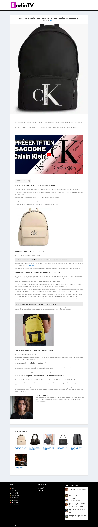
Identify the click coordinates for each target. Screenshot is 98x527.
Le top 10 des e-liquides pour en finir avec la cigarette (77, 499)
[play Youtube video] (49, 154)
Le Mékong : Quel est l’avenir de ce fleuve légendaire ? (78, 516)
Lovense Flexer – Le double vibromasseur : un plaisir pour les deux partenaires (78, 489)
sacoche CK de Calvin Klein (26, 367)
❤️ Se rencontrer (14, 502)
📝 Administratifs (14, 494)
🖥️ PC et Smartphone (15, 492)
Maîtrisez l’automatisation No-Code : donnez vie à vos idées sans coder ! (78, 511)
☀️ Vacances (13, 499)
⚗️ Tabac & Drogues (15, 504)
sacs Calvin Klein (30, 265)
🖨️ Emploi (12, 505)
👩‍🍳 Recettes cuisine (14, 497)
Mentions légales (41, 487)
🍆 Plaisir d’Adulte (14, 500)
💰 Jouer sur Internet (15, 495)
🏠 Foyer (12, 488)
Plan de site (40, 488)
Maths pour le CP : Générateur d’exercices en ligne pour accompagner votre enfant (77, 505)
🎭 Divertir (52, 20)
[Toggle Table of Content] (27, 181)
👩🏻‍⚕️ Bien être (13, 490)
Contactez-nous (41, 490)
